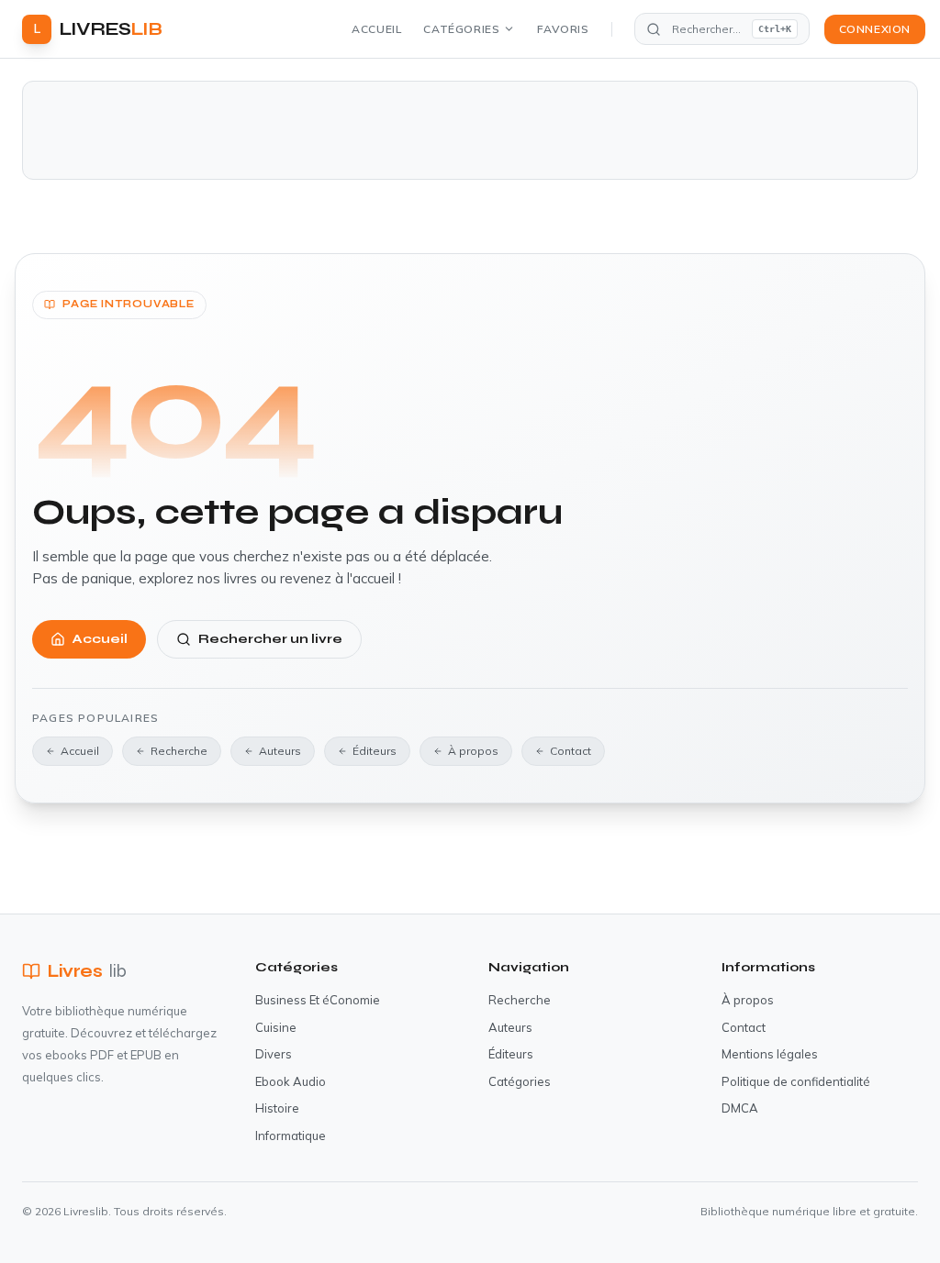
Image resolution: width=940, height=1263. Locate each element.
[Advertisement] (470, 130)
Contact (570, 751)
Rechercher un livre (270, 639)
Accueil (376, 29)
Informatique (290, 1135)
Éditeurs (374, 751)
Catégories (461, 29)
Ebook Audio (290, 1081)
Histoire (277, 1108)
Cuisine (276, 1027)
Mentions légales (770, 1054)
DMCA (740, 1108)
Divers (273, 1054)
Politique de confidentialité (796, 1081)
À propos (473, 751)
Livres (87, 970)
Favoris (562, 29)
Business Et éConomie (317, 999)
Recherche (179, 751)
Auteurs (280, 751)
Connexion (875, 29)
